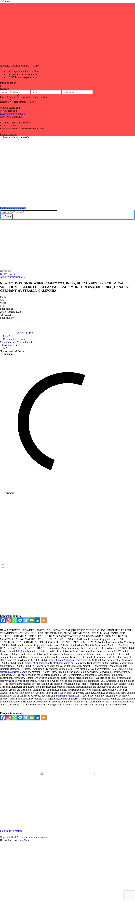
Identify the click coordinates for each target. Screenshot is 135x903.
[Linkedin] (37, 620)
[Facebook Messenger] (20, 620)
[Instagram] (9, 620)
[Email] (32, 620)
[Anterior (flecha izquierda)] (1, 567)
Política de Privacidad (11, 830)
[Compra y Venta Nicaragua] (69, 200)
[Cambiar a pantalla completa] (4, 564)
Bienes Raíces (7, 274)
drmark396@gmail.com (103, 639)
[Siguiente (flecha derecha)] (4, 567)
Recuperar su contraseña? (13, 113)
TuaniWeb (23, 840)
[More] (43, 620)
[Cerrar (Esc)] (1, 564)
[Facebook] (1, 104)
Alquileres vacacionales (12, 276)
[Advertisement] (67, 245)
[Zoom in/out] (8, 564)
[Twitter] (26, 620)
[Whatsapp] (14, 620)
